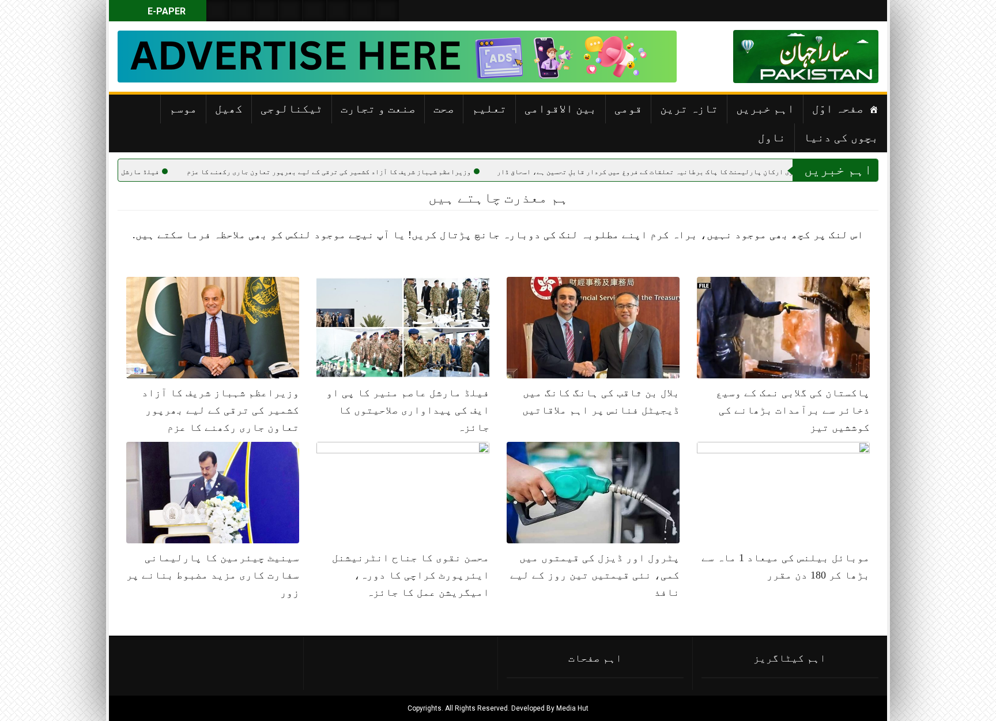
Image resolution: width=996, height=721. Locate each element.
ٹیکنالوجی (292, 108)
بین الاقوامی (561, 108)
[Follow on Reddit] (363, 10)
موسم (183, 108)
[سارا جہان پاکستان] (843, 56)
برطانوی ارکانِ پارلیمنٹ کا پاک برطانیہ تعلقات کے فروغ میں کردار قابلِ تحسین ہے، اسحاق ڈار (696, 172)
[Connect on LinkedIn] (338, 10)
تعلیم (489, 108)
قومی (628, 108)
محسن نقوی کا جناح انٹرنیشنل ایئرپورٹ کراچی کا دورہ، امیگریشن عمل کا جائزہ (410, 575)
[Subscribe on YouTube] (290, 10)
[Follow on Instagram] (387, 10)
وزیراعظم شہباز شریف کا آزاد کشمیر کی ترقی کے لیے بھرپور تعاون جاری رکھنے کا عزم (370, 172)
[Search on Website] (217, 10)
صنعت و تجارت (378, 108)
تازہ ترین (689, 108)
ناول (772, 137)
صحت (443, 108)
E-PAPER (165, 11)
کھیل (229, 108)
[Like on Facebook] (242, 10)
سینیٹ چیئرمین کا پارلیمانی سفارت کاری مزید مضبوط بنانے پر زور (212, 575)
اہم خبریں (765, 108)
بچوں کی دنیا (840, 137)
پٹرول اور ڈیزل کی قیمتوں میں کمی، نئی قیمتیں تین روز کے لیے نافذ (595, 575)
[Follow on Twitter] (266, 10)
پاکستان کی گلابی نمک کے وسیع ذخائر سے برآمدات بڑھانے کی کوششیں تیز (793, 410)
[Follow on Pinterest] (314, 10)
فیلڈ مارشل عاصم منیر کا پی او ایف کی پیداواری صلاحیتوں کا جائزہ (407, 410)
